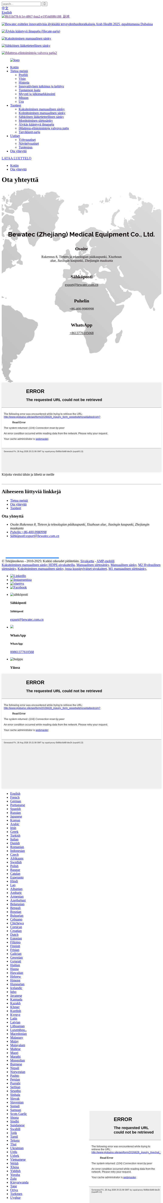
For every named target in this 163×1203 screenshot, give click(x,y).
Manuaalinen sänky (123, 565)
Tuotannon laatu (29, 90)
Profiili (23, 75)
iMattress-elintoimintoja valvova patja (44, 128)
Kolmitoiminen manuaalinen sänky (42, 113)
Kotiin (14, 67)
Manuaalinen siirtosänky (92, 565)
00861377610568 (22, 652)
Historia (24, 82)
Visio (22, 78)
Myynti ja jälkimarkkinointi (37, 94)
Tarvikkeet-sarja (29, 132)
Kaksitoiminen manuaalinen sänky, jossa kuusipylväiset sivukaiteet (62, 568)
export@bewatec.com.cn (27, 619)
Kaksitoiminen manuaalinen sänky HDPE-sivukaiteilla (38, 565)
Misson (23, 98)
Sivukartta (87, 561)
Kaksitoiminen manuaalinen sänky (42, 109)
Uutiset (15, 136)
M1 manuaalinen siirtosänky (127, 568)
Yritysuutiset (27, 139)
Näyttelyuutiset (29, 143)
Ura (21, 101)
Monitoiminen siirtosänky (36, 120)
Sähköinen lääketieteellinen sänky (41, 117)
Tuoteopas (25, 147)
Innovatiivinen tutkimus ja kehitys (41, 86)
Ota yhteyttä (18, 151)
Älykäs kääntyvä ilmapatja (36, 124)
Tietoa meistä (19, 71)
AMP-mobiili (105, 561)
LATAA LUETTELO (16, 158)
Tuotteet (15, 105)
